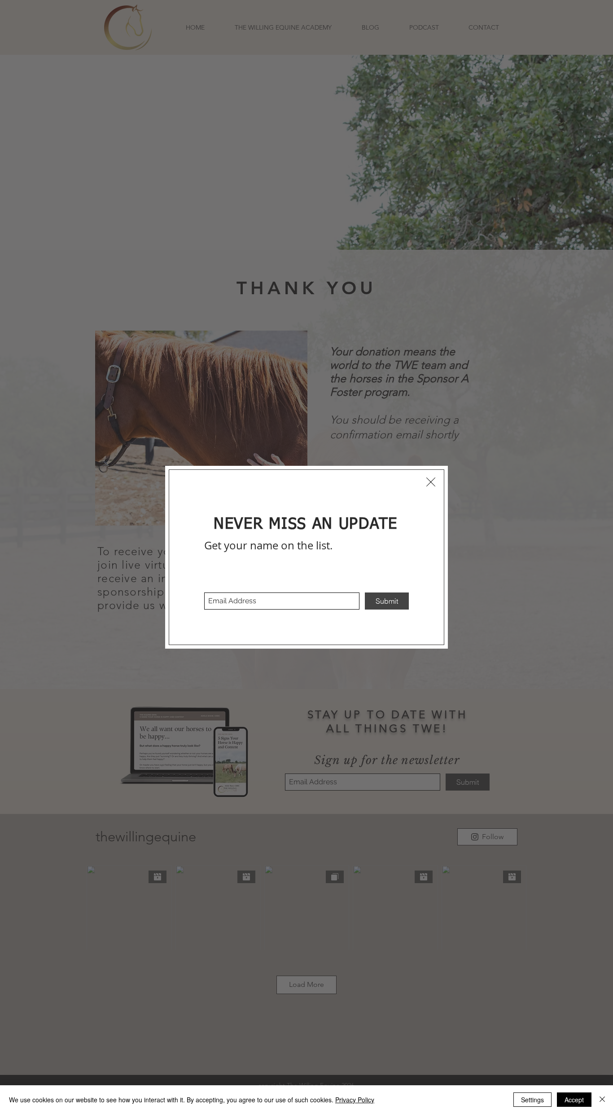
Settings (532, 1099)
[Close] (602, 1099)
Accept (574, 1099)
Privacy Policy (354, 1099)
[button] (430, 481)
